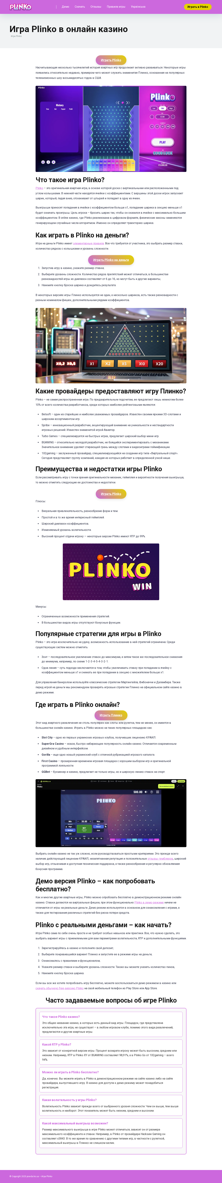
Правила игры (116, 6)
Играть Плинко (111, 715)
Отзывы (96, 6)
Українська (138, 6)
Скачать (80, 6)
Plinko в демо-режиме (149, 902)
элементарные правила (88, 243)
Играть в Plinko (197, 6)
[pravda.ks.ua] (21, 5)
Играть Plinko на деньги (111, 260)
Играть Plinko (111, 60)
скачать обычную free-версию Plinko (60, 988)
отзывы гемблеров (160, 858)
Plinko (39, 188)
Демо (65, 6)
